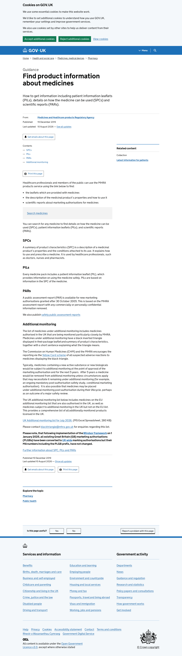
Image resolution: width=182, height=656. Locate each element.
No (76, 531)
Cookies (47, 629)
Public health (29, 501)
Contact (89, 629)
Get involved (124, 610)
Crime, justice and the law (38, 597)
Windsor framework (95, 433)
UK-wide (67, 440)
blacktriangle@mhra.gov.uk (57, 426)
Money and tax (78, 591)
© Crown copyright (148, 647)
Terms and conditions (109, 629)
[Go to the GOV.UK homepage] (34, 50)
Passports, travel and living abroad (90, 597)
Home (26, 58)
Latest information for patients (132, 160)
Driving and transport (35, 610)
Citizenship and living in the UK (40, 591)
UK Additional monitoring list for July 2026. (47, 420)
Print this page (35, 173)
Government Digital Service (78, 633)
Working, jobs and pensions (85, 610)
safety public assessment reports (61, 314)
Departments (124, 565)
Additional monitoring (37, 162)
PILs (28, 154)
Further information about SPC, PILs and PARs (49, 450)
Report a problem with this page (137, 531)
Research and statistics (130, 584)
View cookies (100, 39)
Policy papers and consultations (135, 591)
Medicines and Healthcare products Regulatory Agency (66, 117)
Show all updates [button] (63, 461)
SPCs (29, 150)
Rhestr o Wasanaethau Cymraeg (41, 633)
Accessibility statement (68, 629)
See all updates (64, 126)
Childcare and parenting (37, 584)
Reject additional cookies (74, 39)
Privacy (35, 629)
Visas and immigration (82, 603)
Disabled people (32, 603)
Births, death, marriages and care (42, 571)
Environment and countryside (87, 578)
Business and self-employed (39, 578)
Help (25, 629)
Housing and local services (85, 584)
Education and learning (83, 565)
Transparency (125, 597)
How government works (130, 603)
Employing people (80, 571)
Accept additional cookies (39, 39)
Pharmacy (93, 58)
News (120, 571)
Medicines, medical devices (71, 58)
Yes (59, 531)
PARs (28, 158)
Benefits (27, 565)
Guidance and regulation (131, 578)
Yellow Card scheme (54, 355)
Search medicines (37, 213)
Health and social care (43, 58)
